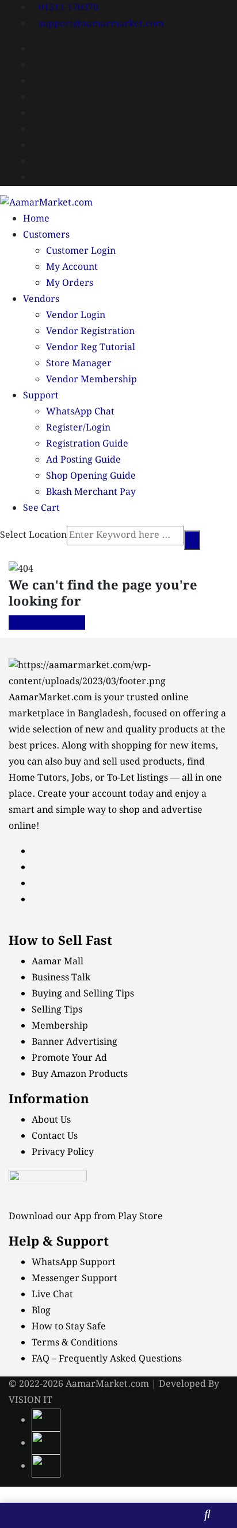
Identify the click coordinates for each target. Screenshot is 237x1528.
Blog (41, 1311)
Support (41, 396)
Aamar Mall (57, 962)
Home (36, 219)
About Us (51, 1120)
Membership (60, 1026)
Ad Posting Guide (83, 460)
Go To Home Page (47, 622)
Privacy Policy (63, 1152)
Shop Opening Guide (91, 476)
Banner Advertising (74, 1042)
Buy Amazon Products (80, 1074)
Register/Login (78, 428)
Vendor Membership (91, 380)
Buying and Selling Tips (83, 994)
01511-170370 (68, 8)
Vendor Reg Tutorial (90, 347)
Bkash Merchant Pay (91, 492)
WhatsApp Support (74, 1262)
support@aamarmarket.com (101, 24)
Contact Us (55, 1136)
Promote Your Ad (69, 1058)
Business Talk (61, 978)
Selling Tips (57, 1010)
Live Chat (52, 1294)
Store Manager (79, 363)
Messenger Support (74, 1278)
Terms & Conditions (74, 1343)
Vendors (41, 299)
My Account (72, 267)
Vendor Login (75, 315)
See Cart (41, 508)
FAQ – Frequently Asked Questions (107, 1359)
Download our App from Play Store (86, 1216)
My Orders (69, 283)
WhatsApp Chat (80, 412)
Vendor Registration (90, 331)
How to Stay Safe (69, 1327)
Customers (46, 235)
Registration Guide (87, 444)
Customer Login (81, 251)
